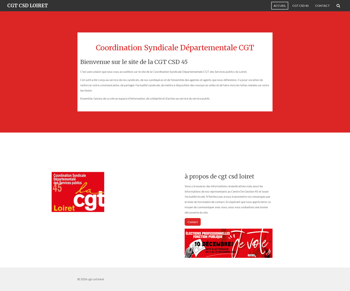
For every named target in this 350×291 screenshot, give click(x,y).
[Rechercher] (338, 5)
